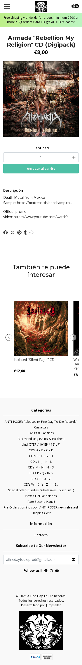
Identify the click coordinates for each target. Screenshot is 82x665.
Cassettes (41, 427)
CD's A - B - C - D (41, 450)
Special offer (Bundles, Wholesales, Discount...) (41, 490)
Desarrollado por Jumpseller (41, 605)
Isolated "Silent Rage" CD (34, 359)
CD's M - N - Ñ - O (41, 467)
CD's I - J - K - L (41, 461)
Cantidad (41, 148)
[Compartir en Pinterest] (19, 232)
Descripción (13, 190)
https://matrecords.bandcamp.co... (44, 202)
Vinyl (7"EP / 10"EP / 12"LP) (41, 444)
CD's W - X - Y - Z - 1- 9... (41, 484)
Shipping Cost (41, 513)
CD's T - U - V (41, 479)
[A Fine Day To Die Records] (41, 6)
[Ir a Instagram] (51, 571)
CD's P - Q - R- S (41, 473)
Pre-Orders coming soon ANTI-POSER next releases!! (41, 507)
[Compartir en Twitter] (12, 232)
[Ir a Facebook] (45, 571)
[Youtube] (57, 571)
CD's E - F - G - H (41, 456)
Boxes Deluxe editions (41, 496)
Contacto (41, 535)
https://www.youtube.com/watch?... (42, 216)
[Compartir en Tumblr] (25, 232)
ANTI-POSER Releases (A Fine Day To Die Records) (41, 421)
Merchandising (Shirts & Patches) (41, 439)
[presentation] (8, 337)
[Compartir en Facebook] (5, 232)
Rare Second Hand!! (41, 501)
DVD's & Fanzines (41, 433)
